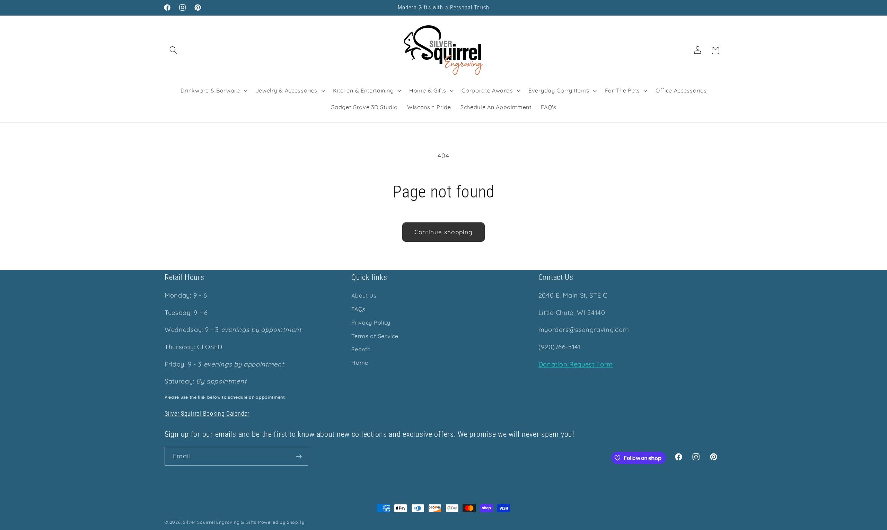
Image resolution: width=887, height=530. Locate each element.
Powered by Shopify (281, 522)
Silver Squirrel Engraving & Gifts (219, 522)
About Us (364, 295)
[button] (173, 50)
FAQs (358, 309)
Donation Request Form (575, 364)
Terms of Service (374, 336)
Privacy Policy (370, 322)
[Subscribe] (299, 456)
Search (360, 349)
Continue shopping (443, 232)
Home (359, 362)
